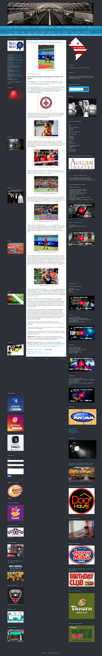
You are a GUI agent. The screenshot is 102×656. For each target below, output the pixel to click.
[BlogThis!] (46, 349)
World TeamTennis (40, 81)
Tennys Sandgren (37, 193)
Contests (36, 32)
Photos (29, 34)
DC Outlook (15, 5)
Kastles (32, 351)
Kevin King (56, 193)
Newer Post (30, 358)
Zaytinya (15, 78)
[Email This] (45, 349)
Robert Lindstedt (53, 252)
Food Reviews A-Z (25, 27)
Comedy (29, 32)
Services (41, 34)
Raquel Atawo (54, 298)
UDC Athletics (72, 433)
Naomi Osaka (48, 87)
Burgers (22, 32)
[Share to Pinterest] (51, 349)
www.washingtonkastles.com (35, 346)
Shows (47, 34)
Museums (17, 34)
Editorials (43, 32)
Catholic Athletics (72, 429)
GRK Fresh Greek (16, 69)
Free (72, 32)
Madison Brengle (43, 300)
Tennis (39, 351)
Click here (9, 81)
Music (23, 34)
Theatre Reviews (74, 34)
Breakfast (16, 32)
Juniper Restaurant (19, 57)
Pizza (35, 34)
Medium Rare (19, 66)
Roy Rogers (17, 65)
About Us (16, 27)
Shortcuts (52, 27)
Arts (10, 32)
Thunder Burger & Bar (18, 59)
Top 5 (78, 27)
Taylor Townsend (40, 70)
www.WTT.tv (59, 346)
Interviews (78, 32)
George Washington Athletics (75, 432)
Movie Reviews (86, 32)
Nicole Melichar (39, 252)
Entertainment (51, 32)
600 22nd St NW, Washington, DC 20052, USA (42, 353)
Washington (53, 70)
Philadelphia (47, 70)
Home (10, 27)
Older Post (62, 358)
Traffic (83, 27)
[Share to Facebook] (49, 349)
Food (58, 32)
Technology (65, 34)
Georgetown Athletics (73, 431)
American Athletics (73, 428)
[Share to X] (48, 349)
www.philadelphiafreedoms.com (57, 344)
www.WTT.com (47, 344)
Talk (59, 34)
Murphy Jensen (51, 167)
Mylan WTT (38, 73)
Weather (89, 27)
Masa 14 (15, 58)
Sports (53, 34)
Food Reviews (65, 32)
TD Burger (15, 79)
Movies (10, 34)
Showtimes (59, 27)
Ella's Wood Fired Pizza (18, 75)
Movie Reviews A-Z (42, 27)
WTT (51, 137)
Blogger (58, 653)
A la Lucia (16, 70)
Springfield (45, 342)
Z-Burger (17, 74)
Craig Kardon (50, 285)
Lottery (33, 27)
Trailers (82, 34)
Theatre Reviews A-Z (69, 27)
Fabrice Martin (39, 290)
